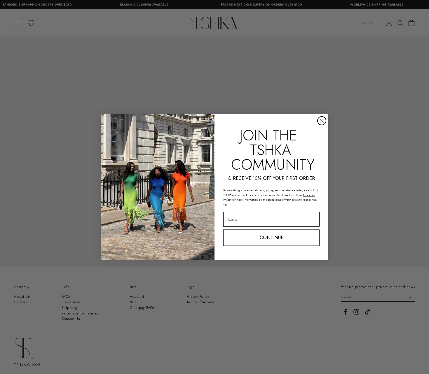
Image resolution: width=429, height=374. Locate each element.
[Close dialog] (322, 120)
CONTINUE (271, 237)
